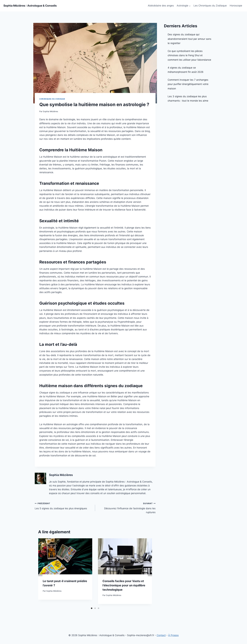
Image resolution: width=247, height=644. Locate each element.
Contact (161, 635)
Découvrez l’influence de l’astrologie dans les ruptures (129, 508)
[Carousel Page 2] (95, 608)
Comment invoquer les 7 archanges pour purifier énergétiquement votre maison (188, 84)
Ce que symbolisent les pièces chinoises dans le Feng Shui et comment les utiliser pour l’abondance (189, 55)
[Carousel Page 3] (98, 608)
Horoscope (236, 5)
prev (40, 572)
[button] (190, 6)
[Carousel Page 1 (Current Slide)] (91, 608)
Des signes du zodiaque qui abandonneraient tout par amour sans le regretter (189, 39)
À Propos (173, 635)
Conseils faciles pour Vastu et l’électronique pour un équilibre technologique (123, 585)
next (150, 572)
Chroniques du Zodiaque (52, 99)
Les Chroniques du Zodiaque (210, 5)
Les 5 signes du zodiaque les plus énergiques (61, 506)
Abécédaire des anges (161, 5)
